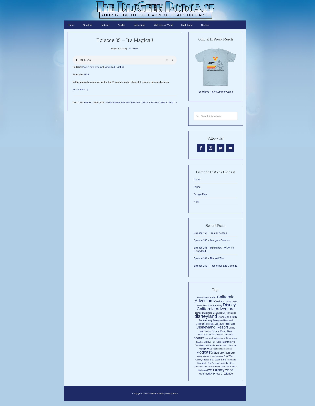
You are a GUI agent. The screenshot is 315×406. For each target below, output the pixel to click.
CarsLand (219, 301)
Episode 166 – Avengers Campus (212, 240)
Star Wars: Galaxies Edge (213, 356)
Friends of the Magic (150, 102)
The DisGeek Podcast (155, 10)
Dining (219, 306)
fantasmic (228, 334)
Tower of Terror (214, 367)
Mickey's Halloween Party (215, 342)
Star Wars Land (218, 359)
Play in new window (92, 67)
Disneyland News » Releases (221, 324)
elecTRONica (204, 334)
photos (208, 348)
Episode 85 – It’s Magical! (124, 40)
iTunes (197, 179)
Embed (120, 67)
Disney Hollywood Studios (224, 313)
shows (215, 353)
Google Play (200, 194)
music (225, 345)
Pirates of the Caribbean (222, 349)
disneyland (135, 102)
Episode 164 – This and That (209, 258)
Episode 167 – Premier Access (210, 233)
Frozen (208, 338)
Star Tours (225, 353)
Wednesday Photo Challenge (216, 373)
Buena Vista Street (206, 297)
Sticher (197, 186)
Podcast (87, 102)
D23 (204, 306)
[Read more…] (80, 89)
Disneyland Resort (212, 327)
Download (110, 67)
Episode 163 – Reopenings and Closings (215, 265)
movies (219, 345)
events (220, 335)
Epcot (214, 335)
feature (199, 338)
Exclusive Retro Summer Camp (216, 91)
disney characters (203, 313)
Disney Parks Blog (222, 331)
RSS (86, 74)
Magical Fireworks (168, 102)
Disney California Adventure (117, 102)
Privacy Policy (171, 393)
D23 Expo (211, 305)
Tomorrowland (200, 367)
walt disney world (220, 370)
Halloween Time (221, 338)
